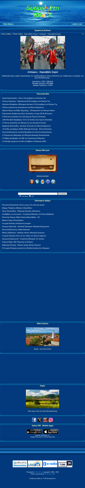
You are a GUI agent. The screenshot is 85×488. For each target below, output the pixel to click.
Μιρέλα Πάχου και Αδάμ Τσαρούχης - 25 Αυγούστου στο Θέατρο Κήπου (28, 110)
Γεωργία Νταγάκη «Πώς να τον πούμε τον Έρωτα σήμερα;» (24, 236)
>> (83, 34)
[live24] (35, 467)
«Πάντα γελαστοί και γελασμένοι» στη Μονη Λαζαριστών (23, 107)
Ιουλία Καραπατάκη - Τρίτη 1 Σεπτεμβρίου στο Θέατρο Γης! (24, 98)
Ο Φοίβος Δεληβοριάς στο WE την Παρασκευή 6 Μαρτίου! (23, 138)
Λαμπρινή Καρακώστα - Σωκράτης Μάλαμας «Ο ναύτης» (23, 239)
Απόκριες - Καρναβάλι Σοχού (50, 34)
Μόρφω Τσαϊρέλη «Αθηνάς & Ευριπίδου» (17, 208)
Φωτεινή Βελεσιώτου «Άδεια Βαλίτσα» (16, 229)
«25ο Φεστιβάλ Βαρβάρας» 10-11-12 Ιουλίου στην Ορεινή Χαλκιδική (27, 120)
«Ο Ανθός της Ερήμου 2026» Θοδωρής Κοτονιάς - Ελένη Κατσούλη (26, 129)
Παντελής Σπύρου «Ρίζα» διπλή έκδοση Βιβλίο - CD (21, 217)
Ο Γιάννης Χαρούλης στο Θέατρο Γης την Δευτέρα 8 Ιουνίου (24, 123)
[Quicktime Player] (53, 184)
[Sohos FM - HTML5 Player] (31, 184)
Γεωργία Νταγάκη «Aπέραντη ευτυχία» (16, 223)
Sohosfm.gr (38, 472)
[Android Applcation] (34, 433)
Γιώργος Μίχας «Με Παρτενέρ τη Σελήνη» (17, 242)
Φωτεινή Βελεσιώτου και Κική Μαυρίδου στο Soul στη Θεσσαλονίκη (27, 132)
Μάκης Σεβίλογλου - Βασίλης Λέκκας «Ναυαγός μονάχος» (23, 233)
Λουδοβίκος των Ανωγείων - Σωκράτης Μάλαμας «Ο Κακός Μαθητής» (28, 214)
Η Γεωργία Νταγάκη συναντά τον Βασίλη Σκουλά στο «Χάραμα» (25, 248)
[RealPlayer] (47, 184)
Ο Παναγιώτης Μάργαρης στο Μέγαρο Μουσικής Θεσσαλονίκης (25, 135)
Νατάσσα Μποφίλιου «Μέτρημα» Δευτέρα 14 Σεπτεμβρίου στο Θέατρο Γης (29, 104)
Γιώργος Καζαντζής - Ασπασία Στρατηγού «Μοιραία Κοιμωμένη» (25, 226)
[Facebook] (34, 421)
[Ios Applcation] (50, 433)
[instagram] (50, 421)
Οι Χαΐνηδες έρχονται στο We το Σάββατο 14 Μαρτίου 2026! (24, 141)
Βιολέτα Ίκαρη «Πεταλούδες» (13, 220)
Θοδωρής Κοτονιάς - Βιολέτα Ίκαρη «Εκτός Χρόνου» (21, 245)
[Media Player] (37, 184)
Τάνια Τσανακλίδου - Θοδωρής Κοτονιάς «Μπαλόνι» (21, 211)
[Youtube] (45, 421)
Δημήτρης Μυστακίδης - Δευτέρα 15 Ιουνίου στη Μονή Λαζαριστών (26, 126)
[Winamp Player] (42, 184)
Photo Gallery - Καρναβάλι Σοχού (25, 34)
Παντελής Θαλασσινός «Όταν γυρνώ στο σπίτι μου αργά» (23, 205)
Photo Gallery (6, 34)
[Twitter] (39, 421)
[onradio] (20, 467)
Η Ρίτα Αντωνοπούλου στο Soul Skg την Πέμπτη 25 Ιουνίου (23, 117)
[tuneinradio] (65, 467)
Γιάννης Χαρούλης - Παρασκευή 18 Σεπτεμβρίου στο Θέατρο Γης (26, 101)
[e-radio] (50, 467)
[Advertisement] (42, 287)
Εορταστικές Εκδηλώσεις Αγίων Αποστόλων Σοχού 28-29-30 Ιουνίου (27, 113)
